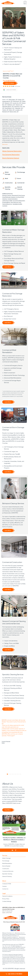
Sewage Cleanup (6, 195)
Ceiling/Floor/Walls (7, 200)
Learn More (8, 267)
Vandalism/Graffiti (17, 204)
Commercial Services (7, 871)
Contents (4, 205)
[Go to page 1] (7, 774)
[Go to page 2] (9, 774)
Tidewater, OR (19, 108)
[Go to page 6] (16, 774)
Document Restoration (19, 200)
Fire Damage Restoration (11, 154)
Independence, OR (7, 101)
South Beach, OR (9, 108)
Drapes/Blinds (6, 202)
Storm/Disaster (6, 866)
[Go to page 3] (11, 774)
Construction (5, 868)
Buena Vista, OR (14, 111)
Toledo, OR (5, 110)
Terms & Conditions (7, 896)
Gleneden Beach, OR (7, 106)
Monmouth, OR (17, 101)
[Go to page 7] (17, 774)
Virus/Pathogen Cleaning (9, 197)
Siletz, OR (11, 110)
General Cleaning (7, 876)
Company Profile (6, 883)
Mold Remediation (7, 863)
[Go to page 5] (14, 774)
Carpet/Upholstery (13, 199)
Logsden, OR (18, 110)
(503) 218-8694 (9, 83)
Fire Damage (5, 861)
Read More (8, 810)
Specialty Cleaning (7, 873)
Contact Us (5, 889)
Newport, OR (8, 103)
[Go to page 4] (12, 774)
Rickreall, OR (5, 111)
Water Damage (6, 858)
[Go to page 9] (20, 774)
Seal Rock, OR (18, 106)
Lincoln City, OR (17, 103)
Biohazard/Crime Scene (18, 195)
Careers (4, 886)
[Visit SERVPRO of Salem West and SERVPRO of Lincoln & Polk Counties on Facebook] (15, 850)
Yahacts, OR (19, 104)
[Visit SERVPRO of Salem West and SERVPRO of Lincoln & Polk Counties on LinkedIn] (12, 850)
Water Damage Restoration (12, 151)
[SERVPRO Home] (7, 3)
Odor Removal (14, 202)
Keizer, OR (21, 99)
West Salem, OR (13, 99)
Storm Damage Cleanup (10, 158)
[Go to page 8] (19, 774)
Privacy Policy (5, 898)
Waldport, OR (11, 104)
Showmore (5, 144)
